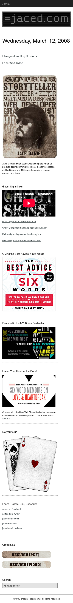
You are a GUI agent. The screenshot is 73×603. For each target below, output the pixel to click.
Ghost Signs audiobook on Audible (19, 221)
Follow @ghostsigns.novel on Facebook (21, 240)
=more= (6, 418)
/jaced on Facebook (11, 508)
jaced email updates (12, 528)
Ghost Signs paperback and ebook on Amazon (24, 227)
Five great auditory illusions (19, 56)
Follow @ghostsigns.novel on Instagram (21, 233)
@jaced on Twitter (10, 513)
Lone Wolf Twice (12, 63)
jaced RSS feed (9, 523)
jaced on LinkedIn (10, 518)
